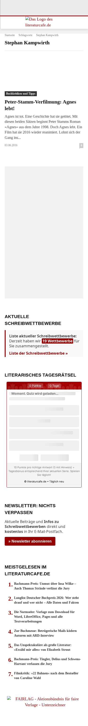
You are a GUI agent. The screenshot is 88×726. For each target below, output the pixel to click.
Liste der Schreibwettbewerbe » (38, 353)
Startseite (10, 35)
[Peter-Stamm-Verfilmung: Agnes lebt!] (44, 76)
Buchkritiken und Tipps (20, 93)
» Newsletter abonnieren (30, 541)
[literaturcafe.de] (44, 22)
